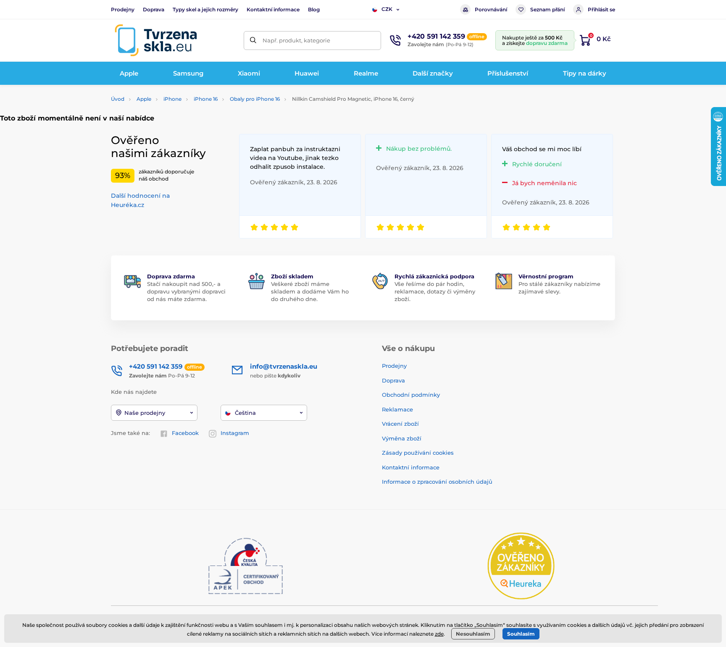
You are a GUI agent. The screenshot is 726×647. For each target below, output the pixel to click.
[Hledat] (253, 40)
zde (439, 634)
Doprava (153, 9)
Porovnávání (491, 9)
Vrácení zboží (400, 423)
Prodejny (122, 9)
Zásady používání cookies (418, 452)
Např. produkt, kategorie (296, 40)
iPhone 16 (206, 99)
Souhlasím (521, 634)
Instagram (235, 433)
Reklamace (397, 409)
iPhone (172, 99)
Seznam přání (547, 9)
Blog (314, 9)
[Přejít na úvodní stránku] (156, 40)
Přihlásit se (601, 9)
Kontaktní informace (273, 9)
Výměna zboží (401, 438)
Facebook (185, 433)
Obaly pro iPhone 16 (255, 99)
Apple (144, 99)
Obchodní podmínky (411, 394)
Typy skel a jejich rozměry (205, 9)
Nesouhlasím (473, 634)
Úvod (117, 99)
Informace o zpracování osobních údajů (437, 481)
